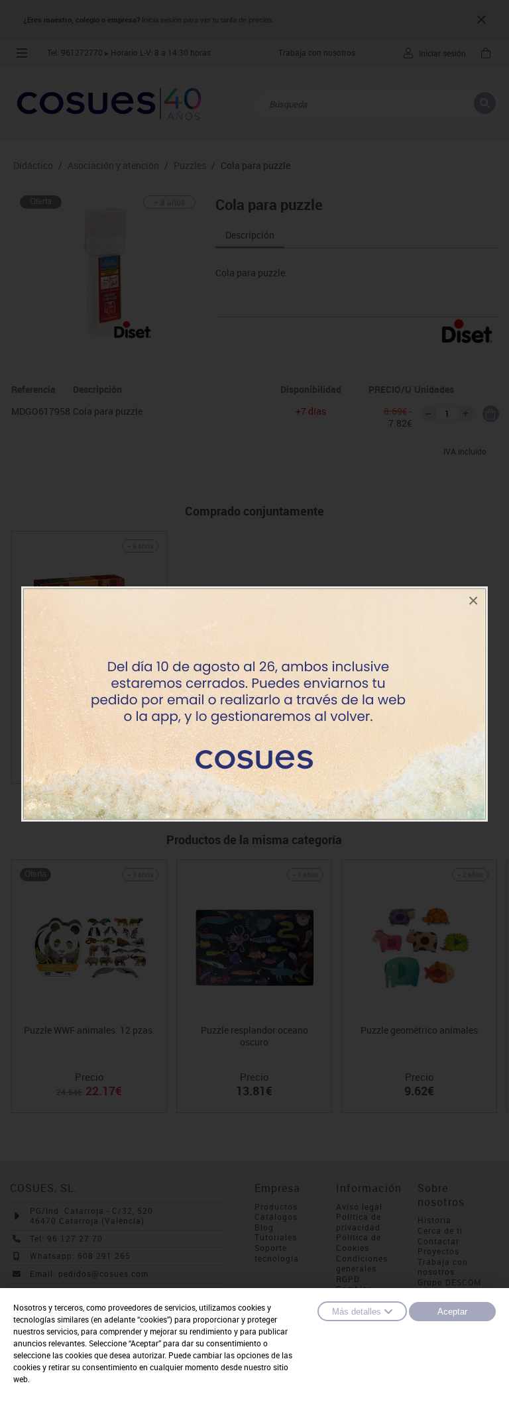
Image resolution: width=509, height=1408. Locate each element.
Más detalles (356, 1312)
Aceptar (452, 1312)
